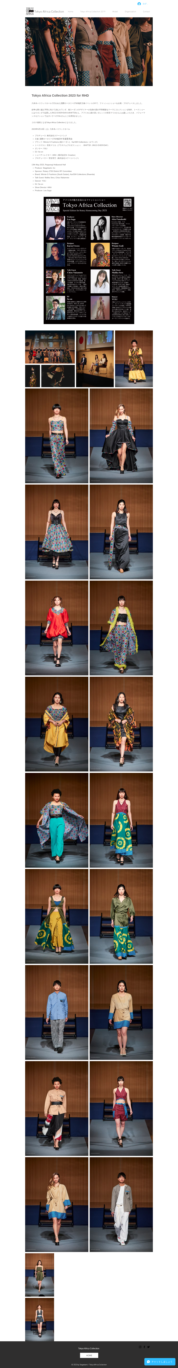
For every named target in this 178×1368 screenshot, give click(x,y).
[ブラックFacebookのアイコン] (144, 1347)
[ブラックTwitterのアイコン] (148, 1347)
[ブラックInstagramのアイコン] (140, 1347)
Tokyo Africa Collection (49, 12)
